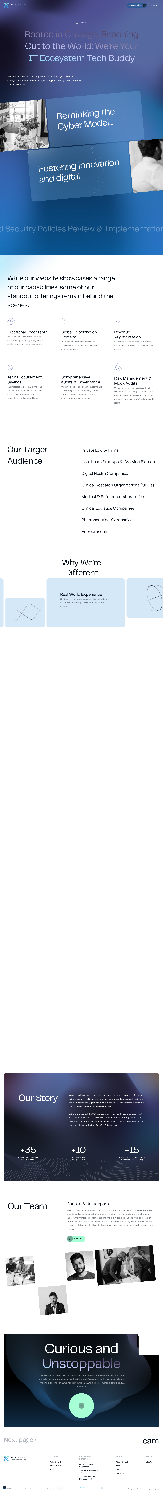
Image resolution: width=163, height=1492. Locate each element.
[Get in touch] (81, 1405)
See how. (81, 1488)
